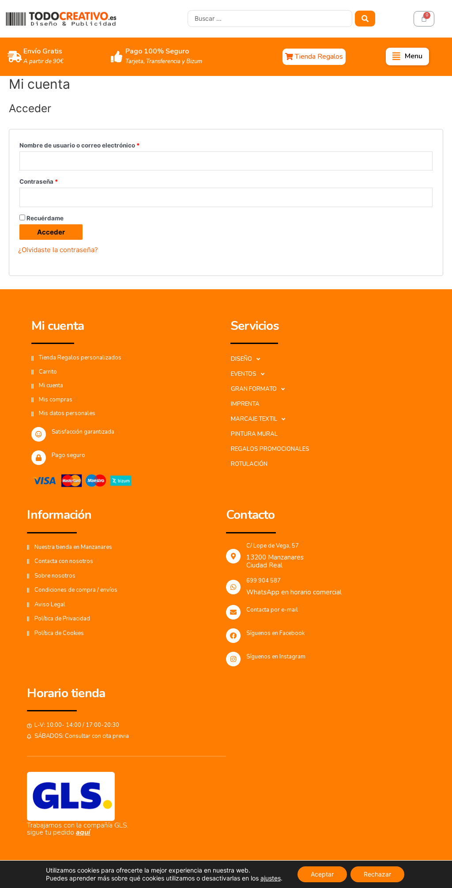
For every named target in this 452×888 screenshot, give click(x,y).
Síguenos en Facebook (275, 633)
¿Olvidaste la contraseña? (58, 250)
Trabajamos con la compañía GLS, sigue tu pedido (77, 828)
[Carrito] (424, 18)
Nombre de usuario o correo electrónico (79, 145)
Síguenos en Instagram (275, 657)
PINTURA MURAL (254, 434)
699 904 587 (263, 581)
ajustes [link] (270, 878)
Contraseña (38, 181)
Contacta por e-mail (272, 610)
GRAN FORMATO (254, 389)
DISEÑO (241, 359)
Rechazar (377, 874)
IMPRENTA (245, 404)
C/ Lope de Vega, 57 (272, 546)
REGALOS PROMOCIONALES (270, 449)
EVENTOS (243, 374)
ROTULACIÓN (249, 464)
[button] (314, 57)
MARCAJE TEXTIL (254, 419)
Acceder (51, 232)
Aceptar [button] (322, 874)
